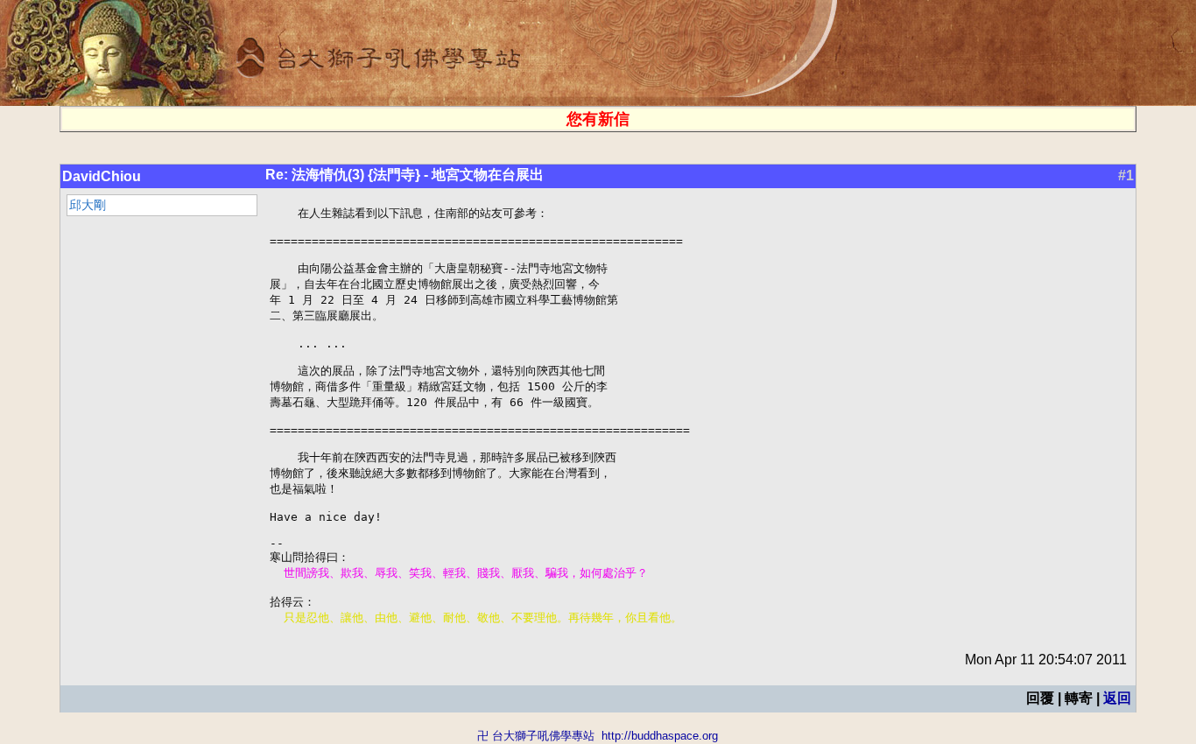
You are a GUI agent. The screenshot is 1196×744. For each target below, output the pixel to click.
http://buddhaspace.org (660, 735)
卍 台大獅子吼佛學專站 (535, 735)
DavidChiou (101, 176)
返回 (1117, 698)
